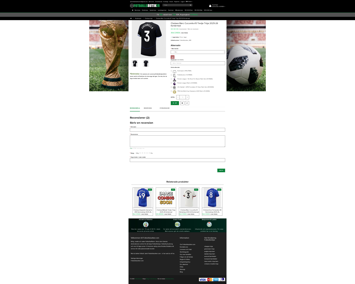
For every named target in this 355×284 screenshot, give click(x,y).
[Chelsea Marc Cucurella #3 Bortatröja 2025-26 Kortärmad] (189, 197)
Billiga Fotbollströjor (151, 279)
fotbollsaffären (150, 241)
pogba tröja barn (209, 251)
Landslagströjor (162, 10)
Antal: (173, 97)
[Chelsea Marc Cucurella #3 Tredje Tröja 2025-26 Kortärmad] (149, 39)
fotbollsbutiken (169, 279)
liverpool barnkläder (210, 259)
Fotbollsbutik (138, 279)
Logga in (182, 1)
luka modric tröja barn (211, 261)
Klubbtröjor (145, 10)
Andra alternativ (175, 67)
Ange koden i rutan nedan (138, 157)
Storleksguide (164, 108)
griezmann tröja (209, 249)
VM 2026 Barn (189, 10)
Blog (181, 272)
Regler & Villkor (185, 259)
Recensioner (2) (135, 108)
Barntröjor (137, 10)
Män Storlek (175, 48)
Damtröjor (171, 10)
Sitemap (182, 269)
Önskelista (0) (158, 1)
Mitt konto (151, 1)
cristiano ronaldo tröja (211, 264)
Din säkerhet (184, 264)
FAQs (181, 267)
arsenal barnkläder (210, 256)
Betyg (132, 153)
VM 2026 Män (198, 10)
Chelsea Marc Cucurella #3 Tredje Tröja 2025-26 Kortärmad (173, 18)
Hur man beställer (185, 254)
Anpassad (173, 60)
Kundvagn (165, 1)
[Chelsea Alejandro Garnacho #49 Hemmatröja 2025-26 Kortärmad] (143, 197)
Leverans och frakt (186, 249)
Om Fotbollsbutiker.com (187, 244)
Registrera (176, 1)
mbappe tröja (208, 246)
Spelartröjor (153, 10)
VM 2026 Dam (208, 10)
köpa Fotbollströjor (155, 244)
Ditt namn (133, 127)
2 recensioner (183, 29)
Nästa (221, 170)
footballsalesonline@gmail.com (139, 1)
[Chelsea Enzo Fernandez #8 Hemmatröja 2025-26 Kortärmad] (212, 197)
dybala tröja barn (209, 254)
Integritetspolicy (185, 262)
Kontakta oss (184, 247)
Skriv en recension (193, 29)
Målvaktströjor (179, 10)
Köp (176, 103)
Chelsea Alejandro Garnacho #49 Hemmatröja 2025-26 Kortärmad (143, 212)
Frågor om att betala (186, 257)
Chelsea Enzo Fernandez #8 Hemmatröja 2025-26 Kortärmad (212, 212)
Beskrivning (148, 108)
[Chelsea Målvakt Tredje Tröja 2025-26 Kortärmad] (166, 197)
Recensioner (134, 134)
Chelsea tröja (148, 18)
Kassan (171, 1)
